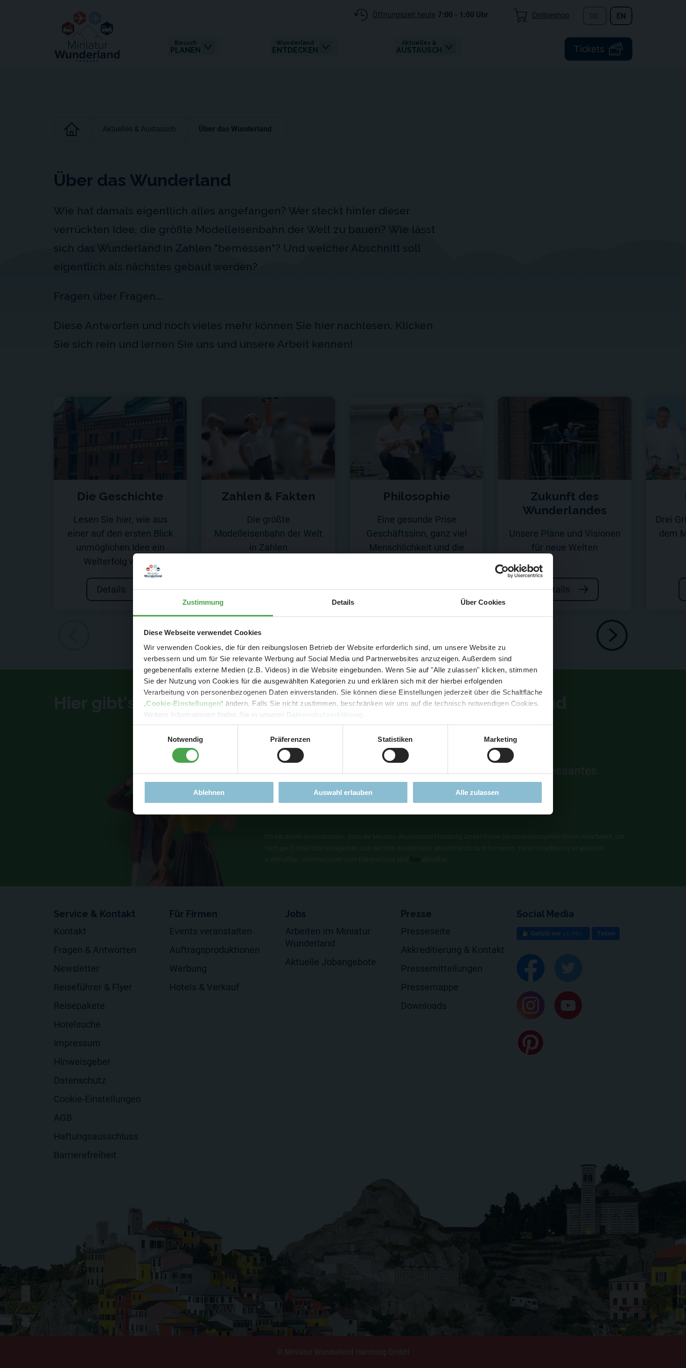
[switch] (290, 755)
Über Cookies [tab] (483, 602)
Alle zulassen (477, 792)
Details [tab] (343, 602)
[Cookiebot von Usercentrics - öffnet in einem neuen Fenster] (502, 571)
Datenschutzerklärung (325, 715)
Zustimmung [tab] (203, 602)
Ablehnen (208, 792)
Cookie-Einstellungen (183, 703)
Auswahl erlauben (343, 792)
